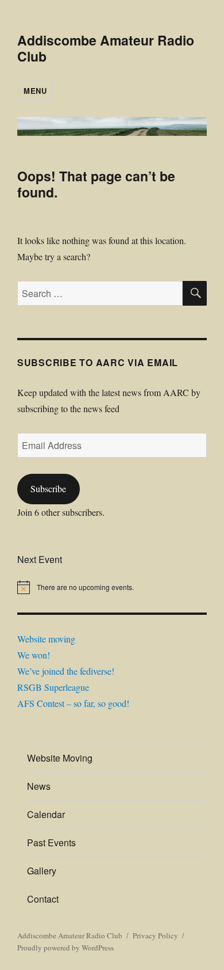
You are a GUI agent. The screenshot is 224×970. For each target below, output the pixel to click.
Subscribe (48, 488)
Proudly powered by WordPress (65, 947)
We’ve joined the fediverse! (65, 671)
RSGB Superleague (53, 687)
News (39, 786)
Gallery (41, 870)
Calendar (46, 814)
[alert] (112, 587)
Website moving (46, 639)
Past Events (51, 842)
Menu (35, 90)
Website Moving (59, 757)
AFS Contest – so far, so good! (73, 703)
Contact (43, 899)
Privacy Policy (155, 935)
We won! (33, 655)
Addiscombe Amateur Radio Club (105, 48)
